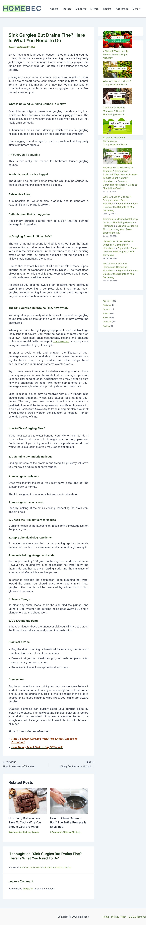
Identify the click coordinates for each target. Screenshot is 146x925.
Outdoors (81, 8)
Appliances (122, 8)
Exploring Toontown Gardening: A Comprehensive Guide (115, 141)
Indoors (67, 8)
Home (106, 916)
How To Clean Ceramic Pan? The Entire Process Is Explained (68, 822)
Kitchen (94, 8)
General (54, 8)
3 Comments (15, 832)
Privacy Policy (118, 916)
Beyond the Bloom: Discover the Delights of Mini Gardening (120, 274)
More (135, 8)
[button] (139, 8)
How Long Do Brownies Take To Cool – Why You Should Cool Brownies (25, 822)
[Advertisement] (121, 215)
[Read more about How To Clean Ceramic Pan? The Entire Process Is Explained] (69, 800)
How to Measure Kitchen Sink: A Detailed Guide (45, 867)
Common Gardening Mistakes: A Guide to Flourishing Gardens (114, 111)
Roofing (107, 8)
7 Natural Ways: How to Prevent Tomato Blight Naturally (115, 54)
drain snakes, (61, 341)
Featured (107, 305)
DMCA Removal (137, 916)
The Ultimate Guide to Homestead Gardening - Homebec (116, 267)
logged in (28, 888)
